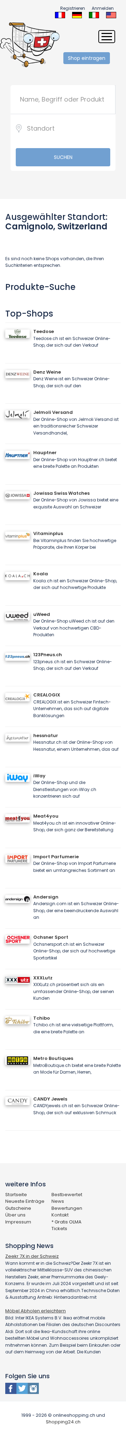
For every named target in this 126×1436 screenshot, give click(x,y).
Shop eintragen (86, 58)
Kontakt (60, 1215)
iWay (39, 775)
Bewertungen (66, 1208)
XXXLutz (42, 977)
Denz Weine (47, 372)
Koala (40, 573)
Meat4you (45, 816)
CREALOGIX (46, 695)
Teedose (43, 331)
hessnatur (45, 735)
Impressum (18, 1222)
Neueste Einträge (24, 1201)
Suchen (63, 157)
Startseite (16, 1194)
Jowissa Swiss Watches (61, 493)
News (57, 1201)
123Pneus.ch (47, 654)
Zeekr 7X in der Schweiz (32, 1256)
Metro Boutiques (53, 1058)
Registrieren (72, 8)
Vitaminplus (48, 533)
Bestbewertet (66, 1194)
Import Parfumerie (56, 856)
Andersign (45, 897)
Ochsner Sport (50, 937)
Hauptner (45, 452)
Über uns (15, 1215)
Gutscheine (18, 1208)
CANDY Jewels (50, 1099)
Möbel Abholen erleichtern (35, 1310)
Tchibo (41, 1018)
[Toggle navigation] (106, 36)
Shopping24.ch (63, 1421)
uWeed (41, 614)
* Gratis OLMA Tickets (66, 1225)
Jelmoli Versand (53, 412)
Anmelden (103, 8)
